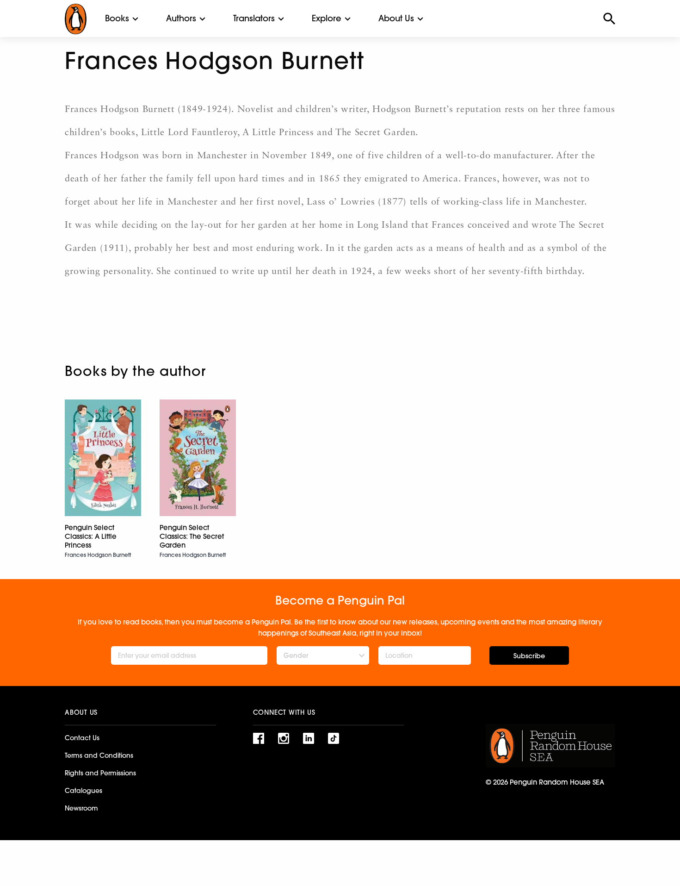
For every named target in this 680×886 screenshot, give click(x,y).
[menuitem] (117, 18)
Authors (181, 18)
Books (117, 18)
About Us (396, 18)
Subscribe (529, 656)
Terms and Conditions (99, 755)
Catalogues (83, 790)
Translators (254, 18)
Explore (326, 18)
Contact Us (82, 738)
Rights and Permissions (100, 773)
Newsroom (81, 808)
